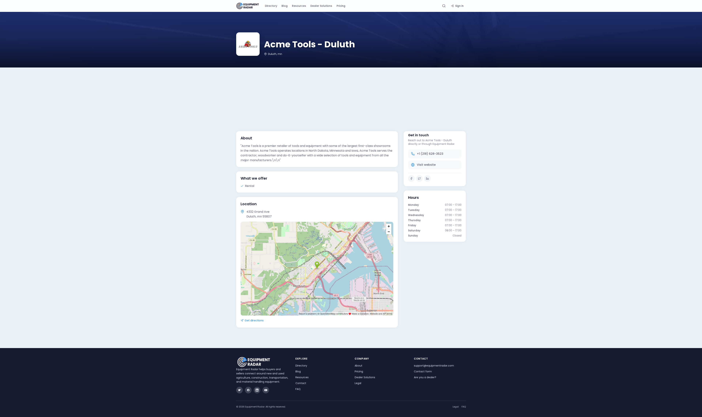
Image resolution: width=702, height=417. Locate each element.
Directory (271, 6)
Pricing (341, 6)
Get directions (254, 320)
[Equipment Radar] (247, 6)
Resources (299, 6)
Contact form (423, 371)
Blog (285, 6)
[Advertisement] (351, 95)
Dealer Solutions (321, 6)
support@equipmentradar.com (434, 365)
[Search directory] (444, 6)
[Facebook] (411, 178)
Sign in (459, 6)
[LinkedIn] (427, 178)
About (358, 365)
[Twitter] (419, 178)
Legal (358, 383)
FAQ (298, 389)
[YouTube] (266, 390)
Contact (300, 383)
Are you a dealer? (425, 377)
